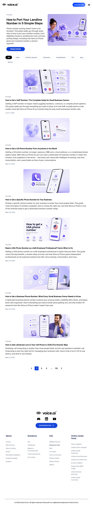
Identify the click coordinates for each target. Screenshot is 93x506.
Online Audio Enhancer (75, 452)
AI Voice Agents (31, 57)
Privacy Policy (54, 458)
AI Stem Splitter (76, 463)
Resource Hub (54, 445)
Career (8, 442)
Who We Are (10, 445)
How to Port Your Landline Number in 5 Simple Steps (24, 21)
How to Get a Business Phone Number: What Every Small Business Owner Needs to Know (43, 296)
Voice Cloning (11, 448)
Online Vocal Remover (79, 456)
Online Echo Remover (79, 460)
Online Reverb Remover (76, 473)
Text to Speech (76, 444)
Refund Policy (54, 461)
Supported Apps (11, 458)
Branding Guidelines (13, 455)
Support (9, 461)
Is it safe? (52, 452)
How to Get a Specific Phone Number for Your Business (28, 200)
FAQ (50, 448)
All (9, 57)
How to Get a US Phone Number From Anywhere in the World (31, 148)
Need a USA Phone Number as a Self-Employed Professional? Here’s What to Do (39, 248)
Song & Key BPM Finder (77, 467)
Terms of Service (55, 455)
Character (46, 57)
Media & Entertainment (33, 449)
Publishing (31, 445)
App (81, 57)
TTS (72, 57)
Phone (9, 15)
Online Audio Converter (75, 478)
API (29, 442)
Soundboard (60, 57)
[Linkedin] (46, 419)
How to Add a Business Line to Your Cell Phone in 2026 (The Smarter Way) (36, 345)
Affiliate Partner (54, 442)
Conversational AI (34, 454)
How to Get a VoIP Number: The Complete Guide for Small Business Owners (37, 100)
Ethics (8, 452)
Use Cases (31, 457)
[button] (89, 4)
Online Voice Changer (79, 447)
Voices (10, 62)
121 (57, 367)
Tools (18, 57)
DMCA (51, 465)
